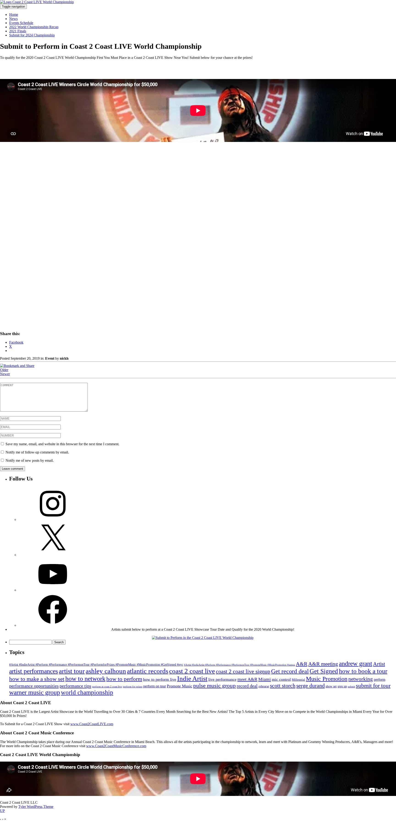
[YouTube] (52, 590)
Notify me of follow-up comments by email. (37, 452)
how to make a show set (36, 679)
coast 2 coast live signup (243, 671)
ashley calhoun (106, 671)
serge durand (310, 685)
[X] (52, 555)
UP (2, 811)
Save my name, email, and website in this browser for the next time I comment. (62, 444)
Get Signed (324, 671)
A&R (301, 664)
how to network (85, 678)
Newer (5, 374)
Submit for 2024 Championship (32, 35)
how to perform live (159, 679)
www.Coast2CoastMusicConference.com (116, 746)
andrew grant (355, 663)
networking (360, 679)
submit (351, 686)
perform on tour (154, 686)
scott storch (282, 685)
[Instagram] (52, 519)
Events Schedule (21, 23)
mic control (281, 679)
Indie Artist (192, 678)
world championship (87, 692)
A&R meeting (323, 664)
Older (4, 370)
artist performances (33, 671)
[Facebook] (52, 625)
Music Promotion (326, 679)
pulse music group (214, 685)
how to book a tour (363, 671)
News (13, 19)
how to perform (124, 679)
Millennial (298, 679)
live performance (222, 679)
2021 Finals (17, 31)
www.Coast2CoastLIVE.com (91, 724)
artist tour (72, 671)
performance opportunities (34, 685)
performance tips (75, 685)
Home (13, 14)
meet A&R (247, 679)
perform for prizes (132, 686)
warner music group (34, 692)
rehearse (263, 686)
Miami (264, 679)
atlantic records (147, 671)
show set (331, 686)
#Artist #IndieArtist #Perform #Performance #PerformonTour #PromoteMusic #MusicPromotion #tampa (239, 665)
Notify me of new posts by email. (30, 460)
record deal (247, 685)
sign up (342, 686)
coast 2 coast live (192, 671)
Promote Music (179, 686)
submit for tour (373, 685)
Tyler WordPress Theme (35, 807)
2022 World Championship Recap (33, 27)
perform (379, 679)
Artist (379, 664)
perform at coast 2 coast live (107, 686)
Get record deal (290, 671)
